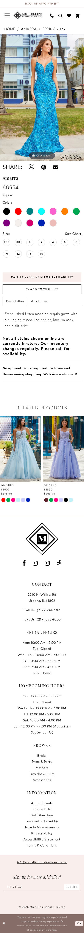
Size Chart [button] (73, 234)
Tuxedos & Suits (41, 774)
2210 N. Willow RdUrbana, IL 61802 (42, 598)
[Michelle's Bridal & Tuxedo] (27, 15)
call (59, 348)
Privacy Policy (42, 833)
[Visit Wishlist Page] (69, 15)
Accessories (42, 780)
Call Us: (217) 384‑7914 (42, 610)
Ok (79, 923)
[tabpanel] (42, 97)
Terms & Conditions (42, 845)
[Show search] (60, 15)
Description (15, 301)
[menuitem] (7, 15)
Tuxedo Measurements (42, 827)
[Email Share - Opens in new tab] (55, 167)
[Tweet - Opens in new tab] (31, 167)
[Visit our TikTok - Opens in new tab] (59, 563)
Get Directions (42, 815)
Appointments (42, 803)
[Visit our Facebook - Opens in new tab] (24, 563)
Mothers (42, 768)
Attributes (39, 301)
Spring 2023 (53, 29)
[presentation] (20, 449)
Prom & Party (42, 762)
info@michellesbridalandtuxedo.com (42, 862)
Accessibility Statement (42, 839)
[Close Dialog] (4, 924)
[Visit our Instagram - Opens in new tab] (35, 563)
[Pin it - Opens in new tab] (44, 167)
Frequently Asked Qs (42, 821)
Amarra (29, 29)
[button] (7, 15)
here (54, 929)
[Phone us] (51, 15)
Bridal (42, 756)
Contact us (42, 809)
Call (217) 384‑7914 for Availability (42, 277)
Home (9, 29)
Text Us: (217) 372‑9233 (42, 619)
